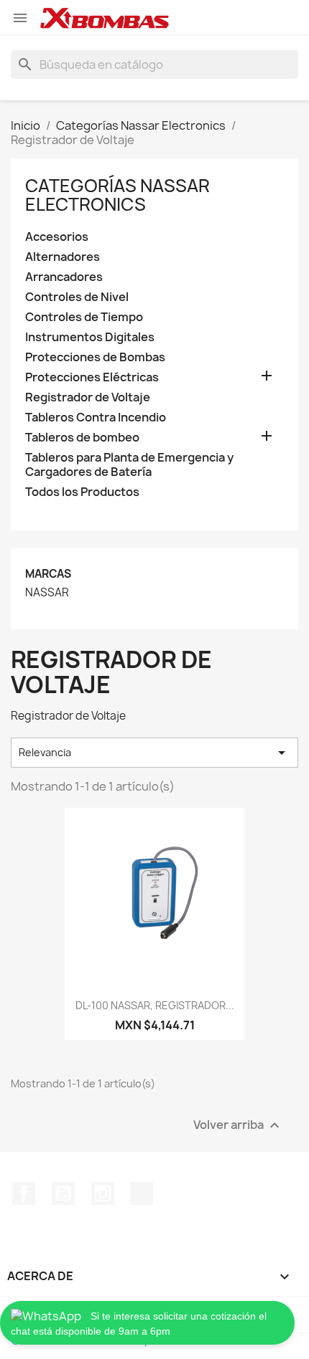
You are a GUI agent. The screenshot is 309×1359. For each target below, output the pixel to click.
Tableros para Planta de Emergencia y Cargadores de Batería (129, 465)
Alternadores (62, 256)
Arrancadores (64, 277)
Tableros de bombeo (82, 437)
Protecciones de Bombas (95, 357)
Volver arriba (238, 1126)
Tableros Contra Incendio (95, 417)
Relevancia (154, 752)
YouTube (63, 1193)
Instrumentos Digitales (89, 337)
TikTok (141, 1193)
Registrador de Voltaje (87, 397)
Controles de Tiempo (84, 317)
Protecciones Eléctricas (92, 377)
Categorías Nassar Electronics (117, 194)
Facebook (23, 1193)
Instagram (102, 1193)
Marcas (48, 573)
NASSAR (47, 593)
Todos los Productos (82, 492)
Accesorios (56, 236)
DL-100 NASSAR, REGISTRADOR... (154, 1005)
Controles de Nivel (77, 297)
